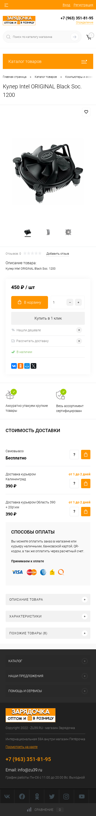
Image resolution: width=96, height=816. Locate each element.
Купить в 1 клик (48, 318)
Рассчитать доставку (32, 341)
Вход (66, 5)
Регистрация (83, 5)
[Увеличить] (48, 171)
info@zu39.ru (30, 769)
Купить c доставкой (85, 454)
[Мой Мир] (27, 366)
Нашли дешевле (29, 330)
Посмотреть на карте (22, 747)
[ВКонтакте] (14, 366)
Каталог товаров (24, 61)
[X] (33, 366)
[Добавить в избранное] (86, 112)
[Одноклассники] (20, 366)
